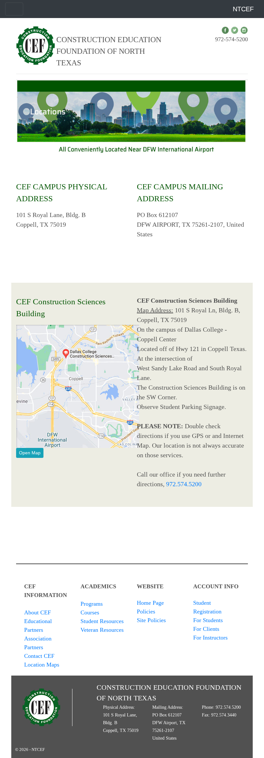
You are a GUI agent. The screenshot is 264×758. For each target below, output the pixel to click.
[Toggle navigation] (14, 9)
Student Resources (102, 621)
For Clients (206, 629)
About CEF (37, 612)
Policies (146, 611)
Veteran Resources (102, 630)
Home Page (150, 603)
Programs (91, 604)
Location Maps (41, 664)
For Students (208, 620)
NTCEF (243, 9)
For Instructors (210, 637)
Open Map (30, 452)
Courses (89, 612)
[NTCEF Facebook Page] (225, 30)
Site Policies (151, 620)
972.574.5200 (184, 484)
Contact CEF (39, 656)
